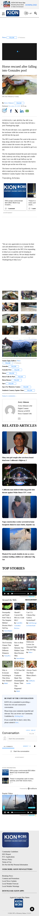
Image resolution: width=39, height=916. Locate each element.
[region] (19, 759)
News (18, 361)
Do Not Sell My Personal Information (15, 865)
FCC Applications (8, 857)
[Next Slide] (35, 195)
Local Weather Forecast (10, 884)
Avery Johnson (8, 103)
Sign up (33, 730)
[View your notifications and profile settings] (34, 746)
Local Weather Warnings (10, 886)
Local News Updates (9, 881)
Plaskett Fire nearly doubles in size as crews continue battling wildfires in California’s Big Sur (18, 556)
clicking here (18, 716)
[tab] (8, 746)
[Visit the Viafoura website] (32, 788)
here (16, 722)
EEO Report (6, 854)
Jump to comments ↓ (9, 396)
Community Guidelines (10, 852)
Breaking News (7, 876)
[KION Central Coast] (15, 13)
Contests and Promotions (10, 878)
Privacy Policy (7, 859)
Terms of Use (6, 862)
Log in (28, 730)
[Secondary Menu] (5, 13)
